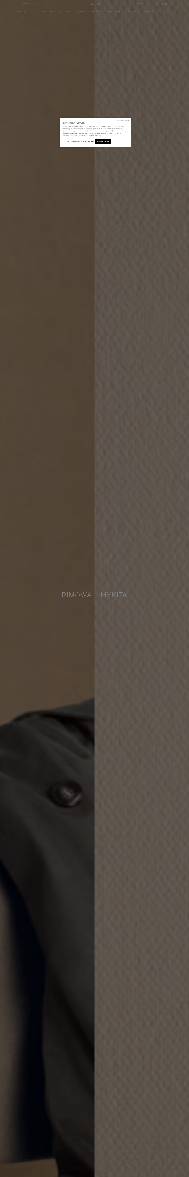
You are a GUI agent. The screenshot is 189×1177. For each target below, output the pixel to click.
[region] (95, 132)
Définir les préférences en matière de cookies (80, 141)
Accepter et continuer (103, 141)
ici (112, 130)
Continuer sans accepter (123, 120)
